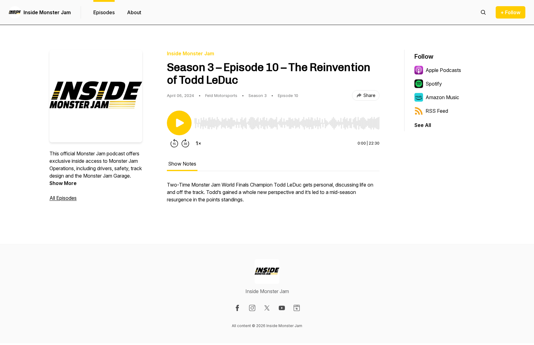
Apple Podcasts (443, 70)
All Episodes (63, 198)
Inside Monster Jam (47, 12)
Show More (63, 183)
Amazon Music (442, 97)
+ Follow (510, 12)
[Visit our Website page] (297, 308)
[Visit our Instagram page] (252, 308)
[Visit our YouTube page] (282, 308)
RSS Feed (437, 111)
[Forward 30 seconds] (185, 143)
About (134, 12)
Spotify (434, 84)
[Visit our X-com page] (267, 308)
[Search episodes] (483, 12)
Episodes (104, 12)
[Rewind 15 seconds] (174, 143)
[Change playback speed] (198, 143)
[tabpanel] (273, 195)
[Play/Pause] (179, 123)
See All (422, 125)
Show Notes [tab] (182, 164)
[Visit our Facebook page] (237, 308)
